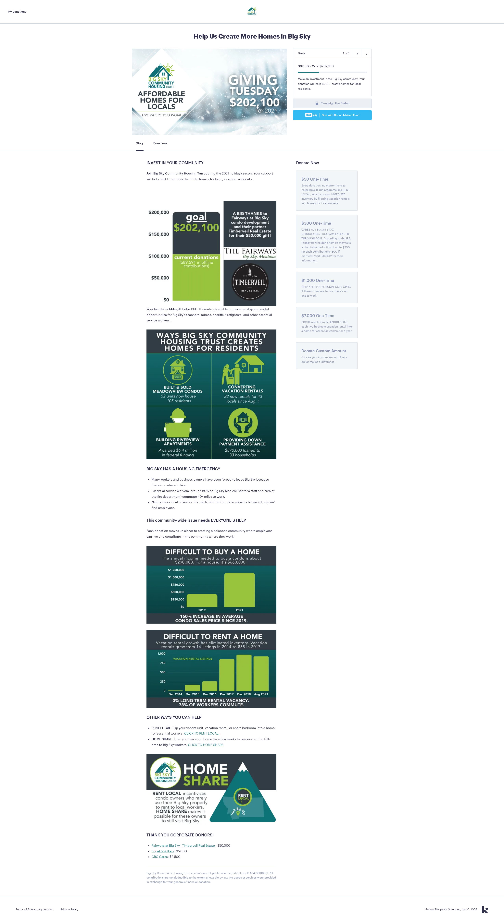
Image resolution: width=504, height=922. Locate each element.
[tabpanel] (211, 524)
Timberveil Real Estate (198, 845)
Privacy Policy (69, 909)
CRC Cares (160, 856)
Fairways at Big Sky (166, 845)
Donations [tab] (160, 143)
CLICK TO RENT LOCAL (201, 733)
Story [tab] (140, 143)
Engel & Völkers (163, 851)
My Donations (17, 11)
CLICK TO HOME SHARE (205, 745)
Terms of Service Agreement (34, 909)
